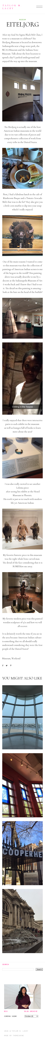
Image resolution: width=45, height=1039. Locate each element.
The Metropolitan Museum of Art (21, 943)
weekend (16, 658)
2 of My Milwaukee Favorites (17, 739)
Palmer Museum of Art (22, 809)
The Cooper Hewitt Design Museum (20, 875)
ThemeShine (18, 1035)
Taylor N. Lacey (12, 7)
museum (22, 20)
